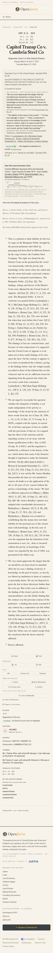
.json (15, 810)
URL (8, 673)
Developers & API (10, 913)
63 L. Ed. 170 (36, 308)
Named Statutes (9, 892)
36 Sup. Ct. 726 (23, 339)
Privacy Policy (8, 946)
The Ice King (40, 110)
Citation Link (24, 673)
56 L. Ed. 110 (29, 512)
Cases (5, 871)
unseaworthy (8, 798)
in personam (7, 785)
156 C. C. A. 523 (38, 292)
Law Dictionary (9, 878)
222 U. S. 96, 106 (39, 508)
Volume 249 (17, 27)
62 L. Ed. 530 (36, 323)
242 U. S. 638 (19, 331)
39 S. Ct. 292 (26, 37)
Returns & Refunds (11, 943)
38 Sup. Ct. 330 (20, 535)
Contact (41, 939)
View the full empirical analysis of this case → (22, 203)
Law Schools (8, 888)
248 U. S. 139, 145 (22, 389)
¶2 (6, 400)
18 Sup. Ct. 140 (34, 496)
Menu (8, 17)
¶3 (6, 561)
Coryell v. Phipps (11, 174)
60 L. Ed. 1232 (39, 339)
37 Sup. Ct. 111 (34, 331)
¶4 (6, 644)
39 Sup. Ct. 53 (22, 308)
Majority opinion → (16, 732)
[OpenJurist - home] (26, 9)
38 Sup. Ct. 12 (22, 323)
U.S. (26, 27)
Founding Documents (11, 895)
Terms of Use (40, 943)
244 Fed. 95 (22, 292)
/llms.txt (6, 916)
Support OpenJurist (26, 927)
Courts (5, 885)
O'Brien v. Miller (40, 492)
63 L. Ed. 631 (26, 39)
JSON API (7, 920)
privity (5, 788)
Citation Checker (10, 902)
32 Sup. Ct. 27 (15, 512)
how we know (16, 149)
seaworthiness (9, 791)
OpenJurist (7, 27)
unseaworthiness (10, 794)
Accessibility (28, 939)
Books (5, 899)
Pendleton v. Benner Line (20, 312)
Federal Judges (9, 882)
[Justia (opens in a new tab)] (33, 861)
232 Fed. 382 (31, 281)
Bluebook (42, 673)
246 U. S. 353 (39, 312)
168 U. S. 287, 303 (17, 496)
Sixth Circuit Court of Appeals (27, 721)
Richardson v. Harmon (18, 508)
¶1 (6, 238)
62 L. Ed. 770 (27, 316)
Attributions (26, 943)
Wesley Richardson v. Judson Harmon (33, 141)
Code (5, 875)
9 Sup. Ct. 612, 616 (34, 469)
